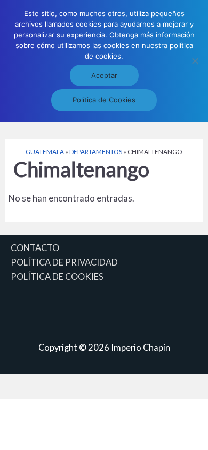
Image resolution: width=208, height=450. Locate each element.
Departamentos (95, 152)
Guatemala (45, 152)
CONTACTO (35, 248)
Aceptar (104, 75)
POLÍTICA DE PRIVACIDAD (64, 262)
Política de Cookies (104, 99)
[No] (194, 60)
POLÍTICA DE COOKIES (57, 276)
